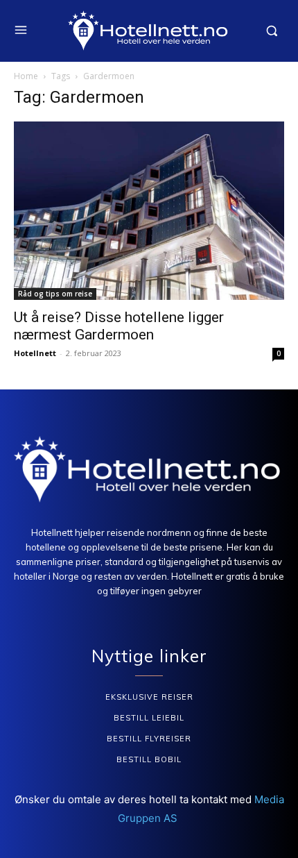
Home (26, 76)
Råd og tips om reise (55, 293)
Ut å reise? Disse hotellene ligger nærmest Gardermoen (119, 326)
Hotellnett (35, 353)
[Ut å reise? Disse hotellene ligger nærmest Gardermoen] (149, 210)
